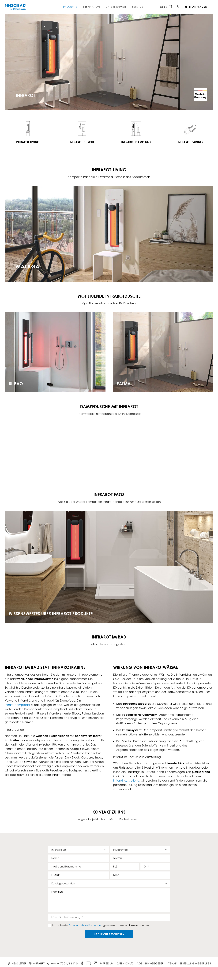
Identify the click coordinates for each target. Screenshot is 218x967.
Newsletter (18, 963)
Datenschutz (125, 963)
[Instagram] (95, 963)
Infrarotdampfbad (17, 704)
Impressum (106, 963)
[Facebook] (82, 963)
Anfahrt (39, 963)
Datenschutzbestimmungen (85, 925)
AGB (139, 963)
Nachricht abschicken (109, 934)
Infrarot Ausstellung (126, 780)
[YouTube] (88, 963)
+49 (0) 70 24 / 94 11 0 (64, 963)
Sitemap (171, 963)
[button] (167, 7)
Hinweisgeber (154, 963)
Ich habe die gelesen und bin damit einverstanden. (100, 925)
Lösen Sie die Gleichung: (67, 917)
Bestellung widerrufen (195, 963)
